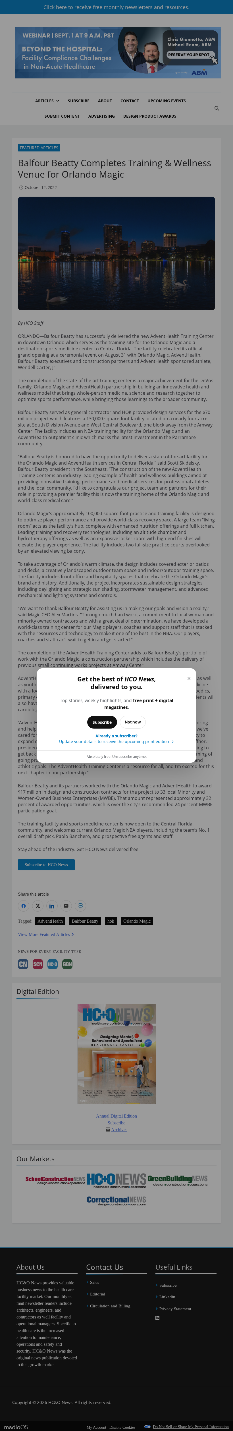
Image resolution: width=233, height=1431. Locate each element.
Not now (133, 721)
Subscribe (102, 722)
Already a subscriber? (116, 738)
